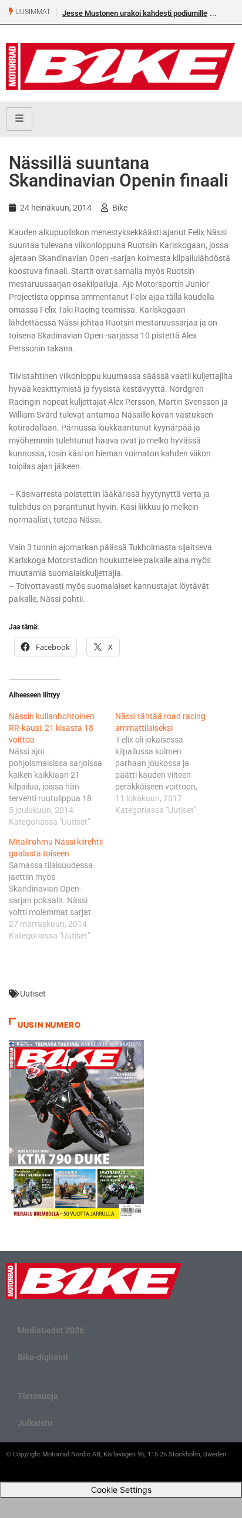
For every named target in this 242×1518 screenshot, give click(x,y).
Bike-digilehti (43, 1357)
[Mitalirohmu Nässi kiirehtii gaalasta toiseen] (62, 888)
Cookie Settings (121, 1490)
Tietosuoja (38, 1396)
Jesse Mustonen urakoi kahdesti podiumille (134, 13)
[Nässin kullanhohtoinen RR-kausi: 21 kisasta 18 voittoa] (62, 769)
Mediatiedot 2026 (51, 1330)
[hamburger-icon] (19, 119)
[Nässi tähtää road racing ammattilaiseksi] (168, 763)
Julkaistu (35, 1423)
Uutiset (33, 993)
